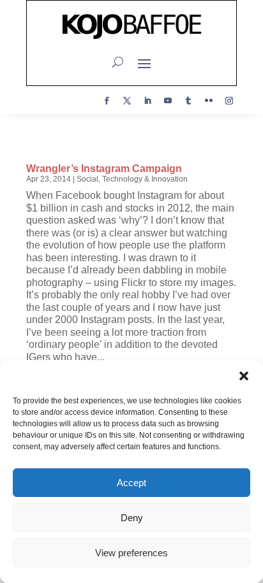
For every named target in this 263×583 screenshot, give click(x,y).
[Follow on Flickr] (208, 100)
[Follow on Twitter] (127, 100)
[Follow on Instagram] (229, 100)
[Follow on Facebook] (106, 100)
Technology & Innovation (145, 179)
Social (87, 179)
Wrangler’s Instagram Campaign (104, 168)
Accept (131, 482)
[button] (243, 376)
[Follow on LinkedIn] (147, 100)
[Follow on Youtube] (168, 100)
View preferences (131, 552)
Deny (132, 517)
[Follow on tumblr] (188, 100)
